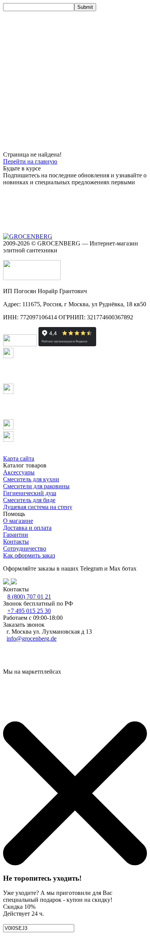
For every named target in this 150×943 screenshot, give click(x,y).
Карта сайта (18, 458)
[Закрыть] (75, 863)
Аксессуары (19, 472)
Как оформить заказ (29, 555)
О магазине (18, 520)
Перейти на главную (30, 161)
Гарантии (15, 534)
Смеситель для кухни (31, 479)
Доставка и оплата (27, 527)
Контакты (16, 541)
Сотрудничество (24, 548)
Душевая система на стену (37, 507)
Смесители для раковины (36, 486)
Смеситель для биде (29, 500)
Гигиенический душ (29, 493)
